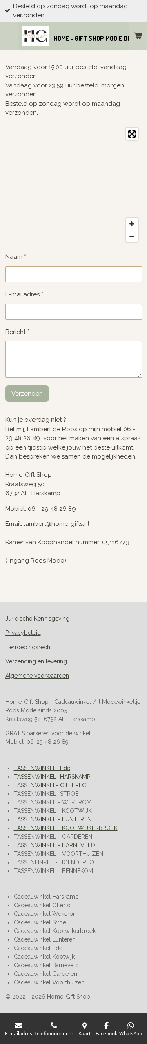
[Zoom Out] (132, 236)
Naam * (15, 256)
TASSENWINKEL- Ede (42, 768)
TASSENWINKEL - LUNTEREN (52, 819)
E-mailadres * (24, 294)
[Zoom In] (132, 224)
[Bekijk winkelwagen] (138, 36)
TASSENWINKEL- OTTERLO (50, 785)
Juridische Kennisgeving (37, 618)
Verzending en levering (36, 661)
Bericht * (17, 332)
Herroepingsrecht (28, 647)
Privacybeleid (23, 633)
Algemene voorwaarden (37, 675)
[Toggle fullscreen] (132, 134)
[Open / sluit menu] (9, 36)
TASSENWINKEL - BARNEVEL (52, 845)
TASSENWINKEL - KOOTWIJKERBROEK (66, 828)
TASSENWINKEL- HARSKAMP (52, 776)
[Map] (73, 185)
